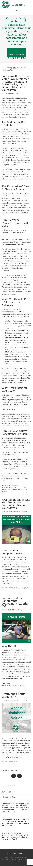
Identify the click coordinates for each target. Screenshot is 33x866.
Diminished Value (13, 485)
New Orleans (21, 489)
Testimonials (22, 685)
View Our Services (16, 54)
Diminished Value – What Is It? (15, 695)
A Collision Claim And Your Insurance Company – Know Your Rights (16, 504)
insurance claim (6, 489)
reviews (27, 671)
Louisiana (14, 489)
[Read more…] (6, 583)
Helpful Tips (22, 588)
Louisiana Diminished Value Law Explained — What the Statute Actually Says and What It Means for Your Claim (16, 83)
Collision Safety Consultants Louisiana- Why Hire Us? (15, 602)
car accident (12, 487)
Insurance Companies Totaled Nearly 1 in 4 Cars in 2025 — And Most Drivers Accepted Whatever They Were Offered (15, 836)
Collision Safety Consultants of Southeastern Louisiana (16, 4)
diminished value (22, 487)
